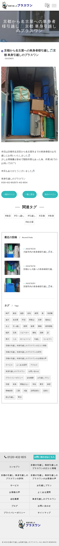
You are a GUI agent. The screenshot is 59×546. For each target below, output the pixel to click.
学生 (34, 384)
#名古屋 (29, 222)
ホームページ (25, 339)
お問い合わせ (33, 371)
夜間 (36, 313)
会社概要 (30, 377)
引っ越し (16, 326)
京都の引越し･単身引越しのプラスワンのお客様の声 (26, 358)
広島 (14, 332)
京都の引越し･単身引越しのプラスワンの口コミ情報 (26, 345)
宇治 (23, 319)
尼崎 (41, 332)
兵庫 (40, 319)
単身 (14, 384)
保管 (49, 384)
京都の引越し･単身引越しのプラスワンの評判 (23, 352)
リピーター (24, 332)
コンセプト (47, 339)
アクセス (34, 365)
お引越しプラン (43, 377)
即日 (20, 397)
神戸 (7, 313)
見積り (45, 390)
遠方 (7, 319)
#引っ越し (19, 216)
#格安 (8, 216)
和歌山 (31, 319)
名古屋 (15, 319)
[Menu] (54, 5)
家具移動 (48, 326)
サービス (9, 365)
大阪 (25, 390)
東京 (41, 384)
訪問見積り (35, 390)
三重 (18, 390)
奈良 (29, 313)
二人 (14, 339)
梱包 (34, 332)
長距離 (50, 313)
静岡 (25, 326)
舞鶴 (40, 326)
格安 (14, 313)
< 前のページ (9, 194)
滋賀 (22, 313)
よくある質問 (21, 365)
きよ (7, 326)
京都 (7, 384)
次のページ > (50, 194)
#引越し (32, 216)
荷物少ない (24, 384)
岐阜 (32, 326)
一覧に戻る (29, 194)
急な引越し (10, 397)
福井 (7, 332)
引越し (36, 339)
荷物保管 (9, 390)
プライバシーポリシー (14, 377)
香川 (7, 339)
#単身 (51, 216)
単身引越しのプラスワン (15, 371)
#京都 (42, 216)
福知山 (48, 319)
